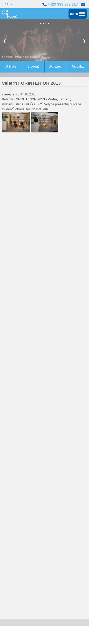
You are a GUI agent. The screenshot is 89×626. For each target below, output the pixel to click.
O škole (11, 66)
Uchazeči (56, 66)
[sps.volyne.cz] (8, 14)
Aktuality (78, 66)
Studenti (33, 66)
